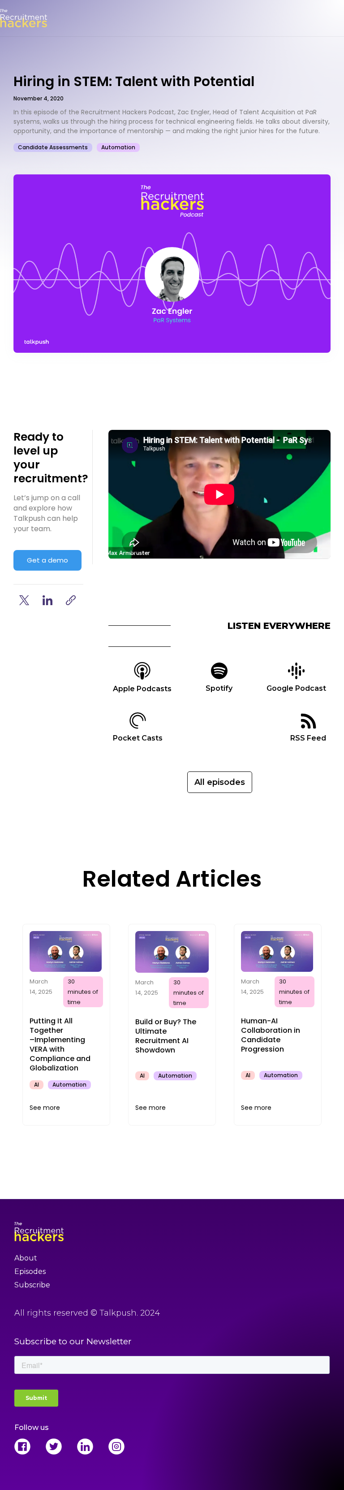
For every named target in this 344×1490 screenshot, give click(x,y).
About (25, 1258)
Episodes (30, 1271)
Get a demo (47, 560)
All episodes (219, 782)
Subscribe (32, 1285)
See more (45, 1107)
